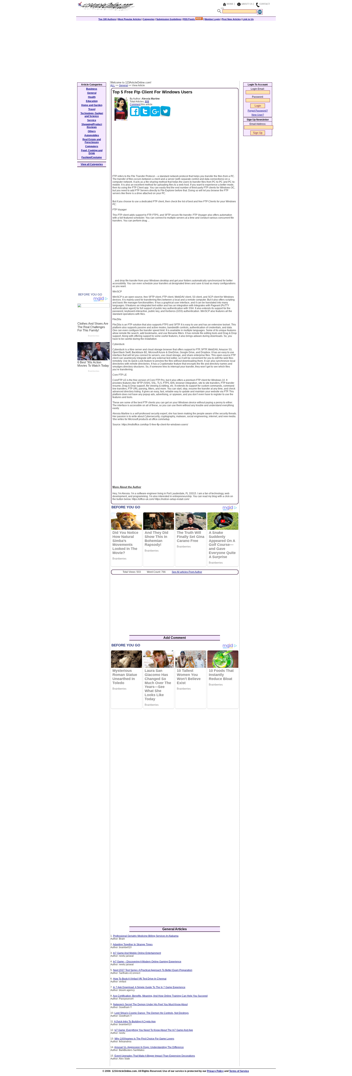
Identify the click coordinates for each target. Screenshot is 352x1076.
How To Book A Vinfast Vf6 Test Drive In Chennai (139, 978)
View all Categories (92, 164)
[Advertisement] (176, 50)
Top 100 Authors (107, 19)
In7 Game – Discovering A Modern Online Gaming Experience (147, 961)
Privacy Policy (215, 1071)
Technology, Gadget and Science (91, 115)
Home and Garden (91, 105)
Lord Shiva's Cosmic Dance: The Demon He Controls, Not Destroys (151, 1013)
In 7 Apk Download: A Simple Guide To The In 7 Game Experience (149, 987)
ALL (112, 85)
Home (230, 4)
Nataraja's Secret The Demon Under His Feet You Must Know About (150, 1004)
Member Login (212, 19)
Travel (91, 109)
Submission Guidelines (168, 19)
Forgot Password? (258, 110)
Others (92, 131)
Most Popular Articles (129, 19)
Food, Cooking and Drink (91, 152)
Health (92, 97)
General (123, 85)
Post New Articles (231, 19)
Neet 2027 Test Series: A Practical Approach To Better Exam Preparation (152, 970)
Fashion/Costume (91, 157)
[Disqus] (174, 764)
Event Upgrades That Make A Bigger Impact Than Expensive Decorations (154, 1055)
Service (91, 120)
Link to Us (248, 19)
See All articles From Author (187, 572)
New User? (258, 114)
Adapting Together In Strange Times (133, 944)
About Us (246, 4)
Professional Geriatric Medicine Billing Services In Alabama (145, 935)
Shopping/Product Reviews (91, 126)
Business (91, 88)
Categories (148, 19)
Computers (91, 146)
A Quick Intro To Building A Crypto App (135, 1021)
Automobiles (91, 135)
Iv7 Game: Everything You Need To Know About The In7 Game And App (153, 1030)
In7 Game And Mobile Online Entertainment (137, 953)
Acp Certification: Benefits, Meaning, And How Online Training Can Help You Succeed (160, 995)
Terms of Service (239, 1071)
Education (92, 101)
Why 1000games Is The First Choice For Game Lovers (144, 1038)
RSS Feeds (189, 19)
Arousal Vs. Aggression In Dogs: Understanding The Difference (149, 1047)
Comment (135, 104)
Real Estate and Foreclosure (91, 141)
